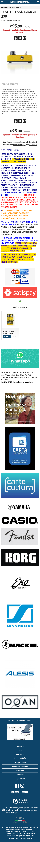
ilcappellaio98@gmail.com (25, 836)
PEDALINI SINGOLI (15, 7)
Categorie (20, 754)
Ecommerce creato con (20, 838)
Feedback (20, 774)
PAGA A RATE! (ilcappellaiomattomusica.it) (17, 382)
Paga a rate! (20, 779)
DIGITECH (33, 144)
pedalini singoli (19, 144)
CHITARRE (4, 7)
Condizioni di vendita (20, 766)
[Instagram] (22, 787)
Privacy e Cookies (20, 762)
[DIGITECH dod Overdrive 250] (20, 62)
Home (20, 750)
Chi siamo (20, 770)
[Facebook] (17, 787)
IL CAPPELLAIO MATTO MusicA (22, 2)
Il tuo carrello (19, 758)
